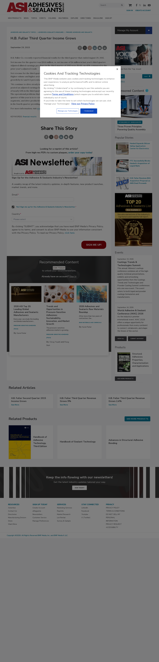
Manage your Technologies (68, 111)
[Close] (117, 69)
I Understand (88, 111)
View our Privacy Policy (83, 103)
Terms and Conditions (63, 94)
